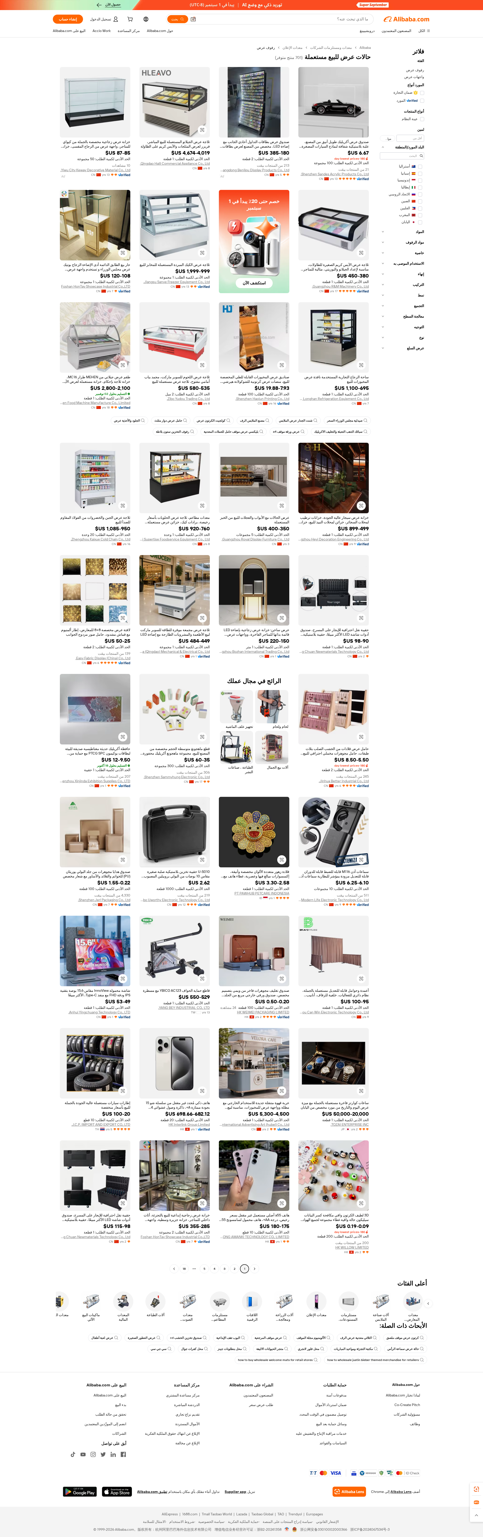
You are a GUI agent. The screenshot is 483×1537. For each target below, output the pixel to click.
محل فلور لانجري (308, 1349)
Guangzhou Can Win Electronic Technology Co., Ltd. (333, 1012)
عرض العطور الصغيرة (141, 1338)
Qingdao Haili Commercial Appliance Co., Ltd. (175, 163)
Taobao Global (262, 1514)
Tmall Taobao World (217, 1514)
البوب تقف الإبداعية (228, 1338)
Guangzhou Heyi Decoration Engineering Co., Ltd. (333, 539)
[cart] (129, 20)
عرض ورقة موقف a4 (286, 431)
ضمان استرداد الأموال (331, 1405)
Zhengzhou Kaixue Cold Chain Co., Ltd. (100, 539)
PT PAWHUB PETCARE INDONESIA (261, 893)
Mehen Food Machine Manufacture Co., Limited (95, 403)
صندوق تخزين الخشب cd (186, 1338)
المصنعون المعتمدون (258, 1395)
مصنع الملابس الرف (252, 420)
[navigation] (402, 658)
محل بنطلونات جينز (230, 1349)
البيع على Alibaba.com (110, 1395)
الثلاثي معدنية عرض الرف (356, 1338)
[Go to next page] (174, 1268)
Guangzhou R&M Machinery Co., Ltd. (340, 286)
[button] (193, 19)
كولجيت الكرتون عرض (211, 420)
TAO (280, 1514)
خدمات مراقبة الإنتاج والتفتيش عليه (321, 1433)
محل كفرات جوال (192, 1349)
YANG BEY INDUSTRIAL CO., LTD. (184, 1008)
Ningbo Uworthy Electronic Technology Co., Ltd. (174, 900)
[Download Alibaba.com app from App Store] (117, 1492)
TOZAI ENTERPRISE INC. (350, 1124)
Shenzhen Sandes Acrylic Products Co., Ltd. (335, 174)
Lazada (241, 1514)
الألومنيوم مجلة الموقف (311, 1338)
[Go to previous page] (254, 1268)
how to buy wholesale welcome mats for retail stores (275, 1360)
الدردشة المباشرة (187, 1405)
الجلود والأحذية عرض (127, 420)
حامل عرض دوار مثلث (168, 420)
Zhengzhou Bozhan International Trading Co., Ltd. (254, 652)
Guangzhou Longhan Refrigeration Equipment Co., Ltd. (333, 399)
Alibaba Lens (401, 1492)
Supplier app (235, 1492)
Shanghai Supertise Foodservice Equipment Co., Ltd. (174, 539)
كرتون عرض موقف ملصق (402, 1338)
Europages (314, 1514)
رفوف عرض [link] (266, 48)
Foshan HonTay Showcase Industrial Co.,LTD (95, 286)
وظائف (415, 1424)
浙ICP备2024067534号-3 (370, 1529)
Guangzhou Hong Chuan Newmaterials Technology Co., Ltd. (333, 652)
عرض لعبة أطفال (102, 1338)
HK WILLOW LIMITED (352, 1247)
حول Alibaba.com (406, 1385)
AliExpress (170, 1514)
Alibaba (365, 48)
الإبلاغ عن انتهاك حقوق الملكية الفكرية (172, 1433)
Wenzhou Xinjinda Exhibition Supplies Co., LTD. (95, 781)
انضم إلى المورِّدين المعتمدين (105, 1424)
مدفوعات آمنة (336, 1395)
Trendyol (295, 1514)
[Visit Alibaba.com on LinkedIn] (113, 1454)
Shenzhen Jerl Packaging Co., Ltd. (104, 900)
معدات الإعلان (293, 48)
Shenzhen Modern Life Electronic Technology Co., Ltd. (333, 900)
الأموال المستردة (187, 1424)
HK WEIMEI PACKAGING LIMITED (263, 1012)
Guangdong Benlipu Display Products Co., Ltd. (254, 170)
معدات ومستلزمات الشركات (331, 48)
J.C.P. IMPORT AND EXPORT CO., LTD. (100, 1124)
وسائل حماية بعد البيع (331, 1424)
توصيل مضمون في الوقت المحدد (323, 1414)
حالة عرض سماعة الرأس (403, 1349)
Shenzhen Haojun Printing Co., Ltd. (262, 399)
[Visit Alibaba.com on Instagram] (93, 1454)
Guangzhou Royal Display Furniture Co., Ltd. (255, 539)
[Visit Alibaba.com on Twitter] (103, 1454)
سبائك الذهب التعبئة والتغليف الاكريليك (338, 431)
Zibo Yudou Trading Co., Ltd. (188, 399)
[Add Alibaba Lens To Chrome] (349, 1492)
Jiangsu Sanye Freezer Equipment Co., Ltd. (176, 282)
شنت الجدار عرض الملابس (295, 420)
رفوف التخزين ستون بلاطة (172, 431)
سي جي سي (159, 1349)
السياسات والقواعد (333, 1443)
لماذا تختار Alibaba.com (403, 1395)
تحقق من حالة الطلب (110, 1414)
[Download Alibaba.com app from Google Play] (80, 1492)
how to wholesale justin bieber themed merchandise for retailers (373, 1360)
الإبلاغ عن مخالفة (187, 1443)
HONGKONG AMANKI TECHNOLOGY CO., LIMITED (254, 1237)
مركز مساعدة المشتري (183, 1395)
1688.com (189, 1514)
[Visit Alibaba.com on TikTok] (73, 1454)
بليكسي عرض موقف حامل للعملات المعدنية (231, 431)
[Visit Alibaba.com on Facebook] (123, 1454)
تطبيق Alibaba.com (152, 1492)
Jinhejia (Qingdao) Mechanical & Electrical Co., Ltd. (174, 652)
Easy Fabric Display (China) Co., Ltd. (102, 658)
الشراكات (119, 1433)
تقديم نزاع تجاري (188, 1414)
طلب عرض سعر (261, 1405)
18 (184, 1269)
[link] (476, 1489)
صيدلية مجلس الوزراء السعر (345, 420)
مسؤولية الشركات (407, 1414)
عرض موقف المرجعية (268, 1338)
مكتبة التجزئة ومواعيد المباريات (353, 1349)
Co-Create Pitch (407, 1405)
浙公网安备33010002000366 (323, 1529)
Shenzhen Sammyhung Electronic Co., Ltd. (177, 777)
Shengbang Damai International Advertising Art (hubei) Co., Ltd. (254, 1124)
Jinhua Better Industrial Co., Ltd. (344, 781)
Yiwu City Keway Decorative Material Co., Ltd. (95, 170)
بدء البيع (120, 1405)
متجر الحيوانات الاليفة (269, 1349)
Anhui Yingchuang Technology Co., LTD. (99, 1012)
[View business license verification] (287, 1529)
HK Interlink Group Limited (189, 1124)
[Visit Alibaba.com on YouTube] (83, 1454)
